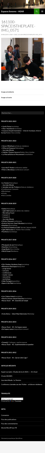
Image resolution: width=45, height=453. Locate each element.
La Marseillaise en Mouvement (13, 154)
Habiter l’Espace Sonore (11, 152)
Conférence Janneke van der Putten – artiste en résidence (21, 384)
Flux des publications (8, 419)
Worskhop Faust (8, 213)
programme (7, 269)
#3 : (19, 327)
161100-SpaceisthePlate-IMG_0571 (30, 34)
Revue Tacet (6, 301)
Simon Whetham (8, 146)
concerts (6, 271)
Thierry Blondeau (8, 170)
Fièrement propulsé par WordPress (11, 438)
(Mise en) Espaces (8, 148)
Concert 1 (6, 215)
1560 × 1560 (13, 34)
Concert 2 (6, 217)
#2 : (22, 344)
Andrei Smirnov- (13, 223)
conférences (7, 273)
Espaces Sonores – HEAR (12, 11)
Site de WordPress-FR (9, 428)
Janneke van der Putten (10, 187)
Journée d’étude (8, 150)
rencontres (6, 277)
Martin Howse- (13, 298)
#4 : (20, 301)
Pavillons (5, 232)
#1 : (20, 358)
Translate (18, 401)
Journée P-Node (8, 168)
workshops (6, 279)
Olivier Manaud (7, 221)
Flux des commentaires (9, 424)
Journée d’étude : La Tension (11, 380)
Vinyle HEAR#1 (6, 376)
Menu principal (42, 11)
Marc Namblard (8, 129)
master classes (8, 275)
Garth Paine (6, 126)
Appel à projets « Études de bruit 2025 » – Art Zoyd (19, 372)
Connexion (5, 415)
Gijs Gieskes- (11, 264)
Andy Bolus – (14, 314)
